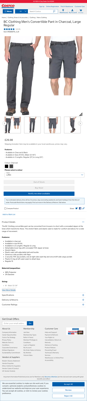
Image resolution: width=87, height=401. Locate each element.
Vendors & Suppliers (11, 357)
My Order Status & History (32, 350)
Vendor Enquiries (8, 363)
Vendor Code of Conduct (10, 368)
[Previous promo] (5, 123)
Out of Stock (39, 182)
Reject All (68, 396)
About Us (6, 328)
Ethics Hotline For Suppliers (11, 366)
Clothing (32, 17)
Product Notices (50, 348)
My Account (27, 348)
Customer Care (51, 328)
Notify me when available (39, 193)
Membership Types (29, 335)
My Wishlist (27, 353)
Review (68, 390)
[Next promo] (80, 123)
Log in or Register (29, 345)
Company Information (9, 332)
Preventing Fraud (50, 350)
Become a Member (51, 377)
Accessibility (49, 360)
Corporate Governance (9, 348)
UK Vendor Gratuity (8, 371)
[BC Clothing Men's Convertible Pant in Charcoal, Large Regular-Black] (6, 166)
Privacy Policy (6, 340)
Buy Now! (39, 188)
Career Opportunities (9, 335)
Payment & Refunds (51, 335)
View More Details (9, 290)
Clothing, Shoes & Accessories (18, 17)
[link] (76, 208)
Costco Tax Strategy (8, 337)
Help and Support (51, 332)
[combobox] (21, 11)
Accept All (68, 384)
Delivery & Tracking (51, 345)
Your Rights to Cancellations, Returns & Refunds (53, 339)
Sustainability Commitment (11, 353)
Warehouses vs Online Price (54, 358)
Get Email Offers (10, 319)
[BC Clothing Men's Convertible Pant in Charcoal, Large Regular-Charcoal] (11, 166)
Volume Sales (28, 355)
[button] (55, 11)
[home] (8, 6)
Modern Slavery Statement (11, 361)
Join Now (26, 332)
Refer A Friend (28, 337)
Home (4, 17)
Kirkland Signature (8, 350)
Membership (28, 328)
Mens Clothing (42, 17)
